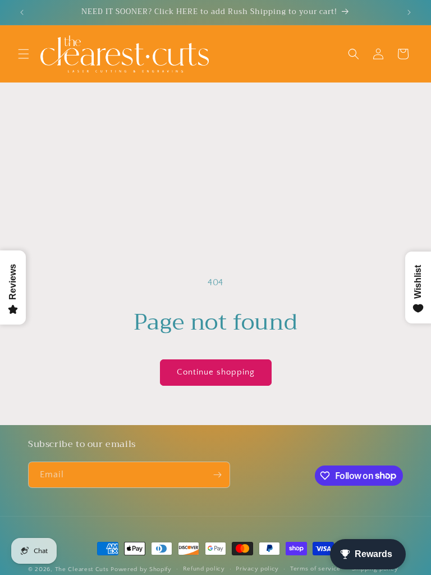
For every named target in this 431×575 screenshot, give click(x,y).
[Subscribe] (217, 475)
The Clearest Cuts (82, 569)
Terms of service (315, 568)
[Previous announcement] (22, 12)
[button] (23, 54)
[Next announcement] (409, 12)
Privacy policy (257, 568)
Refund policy (204, 568)
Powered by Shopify (141, 569)
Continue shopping (216, 372)
